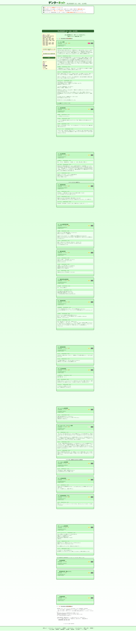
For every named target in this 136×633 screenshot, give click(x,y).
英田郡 (53, 43)
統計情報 (72, 629)
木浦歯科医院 (62, 596)
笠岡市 (53, 38)
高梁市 (50, 39)
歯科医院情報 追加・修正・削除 (64, 619)
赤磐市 (50, 40)
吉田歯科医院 (63, 478)
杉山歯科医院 (63, 153)
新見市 (53, 39)
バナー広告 (78, 629)
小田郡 (53, 42)
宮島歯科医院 (63, 300)
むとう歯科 (62, 42)
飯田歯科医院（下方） (65, 495)
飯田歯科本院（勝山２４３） (65, 571)
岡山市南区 (49, 37)
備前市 (44, 40)
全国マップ (44, 34)
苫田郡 (47, 43)
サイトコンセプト (63, 615)
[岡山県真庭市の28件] (67, 38)
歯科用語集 (62, 629)
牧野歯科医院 (63, 347)
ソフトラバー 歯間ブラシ (76, 182)
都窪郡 (47, 42)
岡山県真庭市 (60, 43)
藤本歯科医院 (63, 251)
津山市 (47, 38)
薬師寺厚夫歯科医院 (64, 279)
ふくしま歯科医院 (64, 526)
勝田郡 (50, 43)
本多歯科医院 (62, 560)
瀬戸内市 (47, 40)
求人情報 (44, 67)
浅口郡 (50, 42)
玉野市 (50, 38)
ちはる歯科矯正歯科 (64, 224)
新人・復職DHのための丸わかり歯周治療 (76, 459)
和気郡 (44, 42)
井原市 (44, 39)
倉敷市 (44, 38)
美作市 (44, 41)
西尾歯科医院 (63, 184)
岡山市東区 (44, 37)
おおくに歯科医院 (64, 462)
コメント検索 (45, 68)
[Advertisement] (68, 22)
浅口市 (47, 41)
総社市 (47, 39)
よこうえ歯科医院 (64, 408)
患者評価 (57, 629)
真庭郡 (44, 43)
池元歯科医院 (63, 368)
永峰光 (85, 629)
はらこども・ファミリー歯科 (66, 425)
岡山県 (48, 34)
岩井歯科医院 (63, 107)
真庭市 (53, 40)
